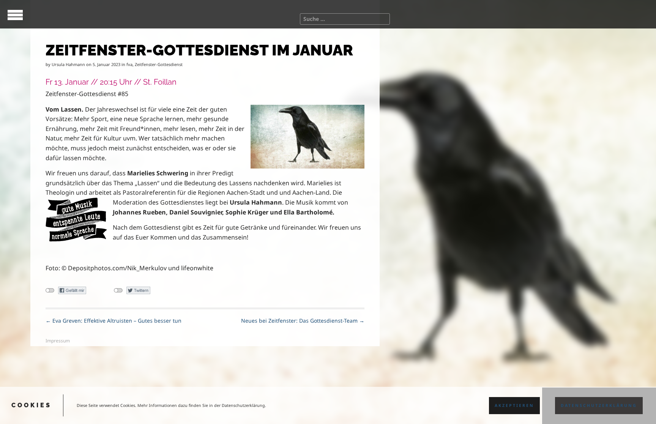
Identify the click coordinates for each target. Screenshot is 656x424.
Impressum (58, 340)
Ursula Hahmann (68, 64)
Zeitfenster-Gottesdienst (159, 64)
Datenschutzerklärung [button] (599, 405)
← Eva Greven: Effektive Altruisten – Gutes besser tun (113, 320)
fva (129, 64)
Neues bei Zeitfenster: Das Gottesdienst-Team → (302, 320)
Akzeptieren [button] (514, 405)
